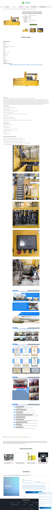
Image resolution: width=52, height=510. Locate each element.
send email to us (34, 24)
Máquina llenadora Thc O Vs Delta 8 (39, 441)
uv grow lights (11, 502)
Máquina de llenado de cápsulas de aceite (38, 442)
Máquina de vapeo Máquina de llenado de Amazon (26, 442)
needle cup (18, 502)
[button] (21, 31)
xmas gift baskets (26, 502)
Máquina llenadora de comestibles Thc (20, 443)
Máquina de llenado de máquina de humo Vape (16, 441)
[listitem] (26, 31)
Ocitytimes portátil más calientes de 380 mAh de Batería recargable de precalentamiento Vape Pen (17, 436)
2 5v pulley (24, 504)
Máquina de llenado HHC (6, 441)
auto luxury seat (31, 504)
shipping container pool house (15, 504)
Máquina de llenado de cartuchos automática (28, 441)
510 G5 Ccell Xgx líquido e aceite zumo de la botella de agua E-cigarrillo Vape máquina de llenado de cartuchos (17, 437)
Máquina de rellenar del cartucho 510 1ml (14, 442)
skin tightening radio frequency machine (37, 502)
